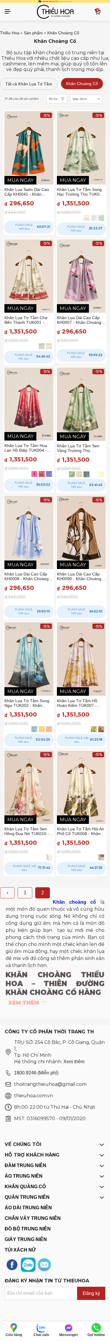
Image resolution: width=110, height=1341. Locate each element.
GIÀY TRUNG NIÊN (26, 1239)
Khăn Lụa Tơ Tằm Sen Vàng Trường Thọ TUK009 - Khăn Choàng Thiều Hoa (79, 448)
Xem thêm (73, 1061)
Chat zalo (41, 1335)
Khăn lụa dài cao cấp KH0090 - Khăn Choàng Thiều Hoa (79, 576)
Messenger (68, 1335)
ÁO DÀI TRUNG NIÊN (28, 1207)
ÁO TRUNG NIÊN (24, 1176)
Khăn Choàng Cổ (63, 33)
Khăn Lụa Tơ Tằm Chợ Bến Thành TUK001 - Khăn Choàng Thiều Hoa (27, 320)
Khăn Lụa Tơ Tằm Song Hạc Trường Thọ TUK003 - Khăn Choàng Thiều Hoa (81, 192)
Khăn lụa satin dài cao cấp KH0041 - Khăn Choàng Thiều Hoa (26, 192)
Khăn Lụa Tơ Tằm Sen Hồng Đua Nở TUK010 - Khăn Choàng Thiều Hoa (27, 831)
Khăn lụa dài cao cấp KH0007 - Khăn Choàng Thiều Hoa (79, 320)
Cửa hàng (14, 1335)
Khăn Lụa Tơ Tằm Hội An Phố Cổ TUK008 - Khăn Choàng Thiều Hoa (80, 831)
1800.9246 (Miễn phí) (36, 1072)
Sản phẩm (33, 33)
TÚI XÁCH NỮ (20, 1249)
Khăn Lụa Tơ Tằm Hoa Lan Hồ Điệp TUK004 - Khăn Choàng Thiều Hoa (27, 448)
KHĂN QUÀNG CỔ (25, 1186)
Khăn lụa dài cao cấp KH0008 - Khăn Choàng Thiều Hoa (26, 576)
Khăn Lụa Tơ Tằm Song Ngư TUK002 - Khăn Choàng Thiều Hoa (26, 703)
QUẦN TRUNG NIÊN (27, 1197)
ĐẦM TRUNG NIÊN (25, 1165)
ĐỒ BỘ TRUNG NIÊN (28, 1228)
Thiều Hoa (9, 33)
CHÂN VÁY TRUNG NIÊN (33, 1218)
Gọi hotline (96, 1335)
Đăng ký (91, 1293)
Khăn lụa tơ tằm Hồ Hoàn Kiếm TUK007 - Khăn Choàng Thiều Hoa (80, 703)
